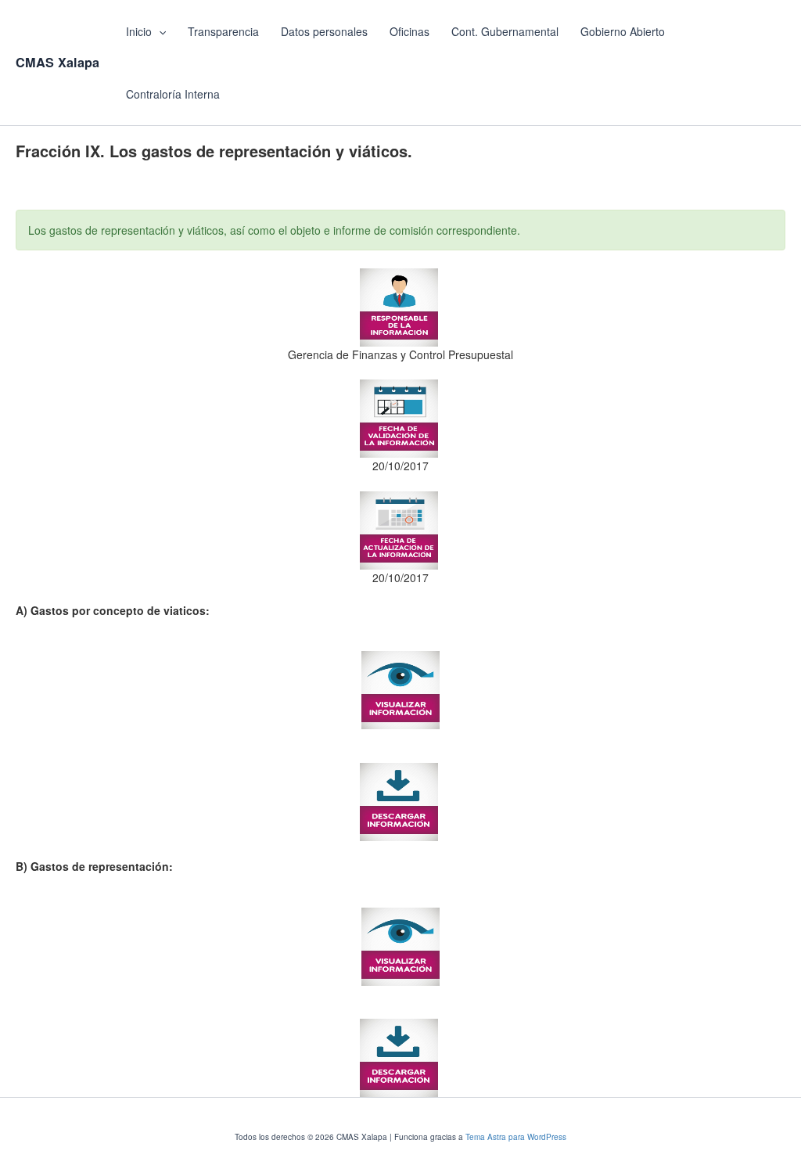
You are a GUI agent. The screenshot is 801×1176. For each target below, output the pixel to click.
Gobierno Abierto (622, 31)
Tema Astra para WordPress (515, 1136)
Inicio (139, 31)
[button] (159, 31)
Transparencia (223, 31)
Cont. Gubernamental (505, 31)
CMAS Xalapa (57, 62)
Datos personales (324, 31)
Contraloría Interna (173, 94)
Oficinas (409, 31)
